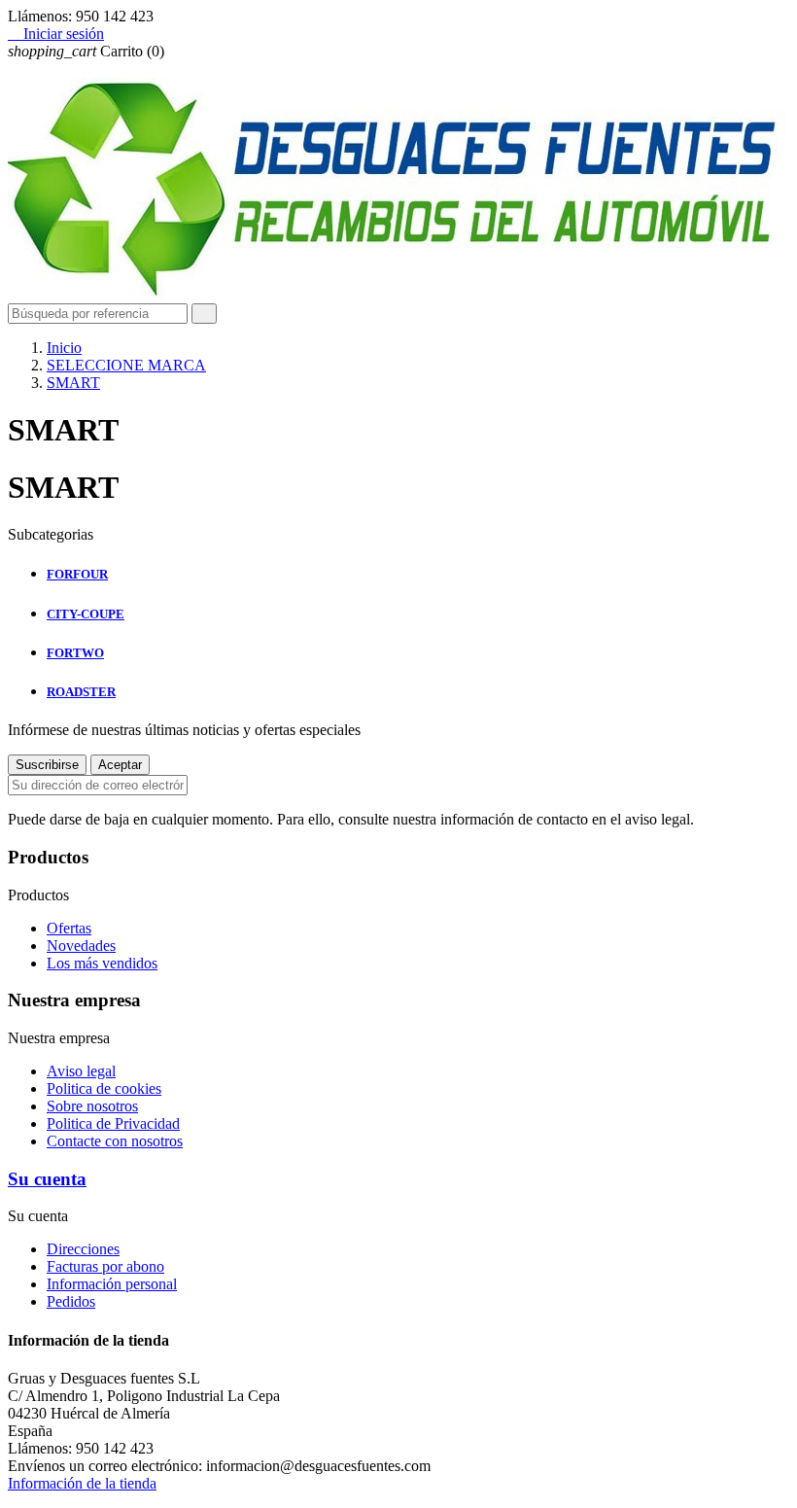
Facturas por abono (105, 1266)
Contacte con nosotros (115, 1141)
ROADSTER (81, 691)
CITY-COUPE (85, 614)
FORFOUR (77, 574)
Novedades (81, 945)
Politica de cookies (104, 1088)
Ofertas (69, 928)
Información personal (112, 1284)
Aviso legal (81, 1071)
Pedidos (71, 1301)
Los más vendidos (102, 963)
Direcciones (83, 1249)
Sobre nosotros (92, 1106)
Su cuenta (47, 1179)
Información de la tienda (82, 1483)
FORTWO (75, 653)
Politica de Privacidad (113, 1123)
